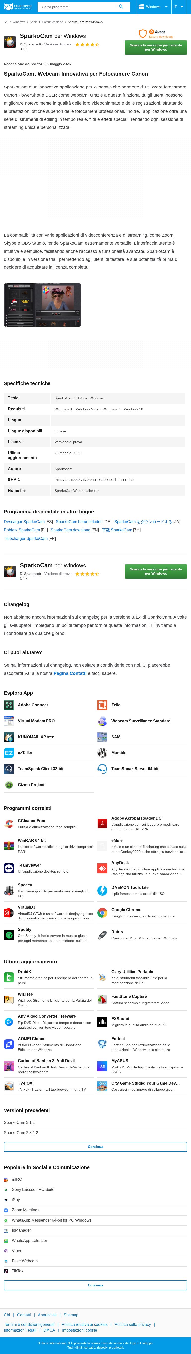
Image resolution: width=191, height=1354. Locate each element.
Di (30, 44)
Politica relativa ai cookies (85, 1324)
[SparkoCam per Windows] (10, 42)
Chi (7, 1315)
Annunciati (47, 1315)
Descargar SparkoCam (24, 522)
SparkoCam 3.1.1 (19, 1122)
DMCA (49, 1330)
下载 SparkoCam (117, 530)
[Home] (6, 22)
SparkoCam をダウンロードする (143, 522)
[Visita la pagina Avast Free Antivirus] (156, 33)
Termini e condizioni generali (29, 1324)
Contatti (24, 1315)
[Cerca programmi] (121, 7)
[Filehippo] (18, 7)
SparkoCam (53, 35)
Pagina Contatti (70, 673)
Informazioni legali (20, 1330)
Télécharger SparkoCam (26, 538)
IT (175, 7)
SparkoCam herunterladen (79, 522)
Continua (95, 1147)
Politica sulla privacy (133, 1324)
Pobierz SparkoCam (22, 530)
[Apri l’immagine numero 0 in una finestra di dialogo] (42, 305)
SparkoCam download (70, 530)
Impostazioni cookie (79, 1330)
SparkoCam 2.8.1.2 (21, 1133)
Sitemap (71, 1315)
